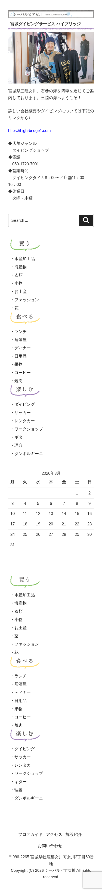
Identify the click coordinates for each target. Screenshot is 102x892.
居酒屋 (20, 339)
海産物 (20, 266)
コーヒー (22, 372)
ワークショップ (28, 429)
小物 (18, 283)
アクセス (54, 834)
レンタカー (24, 420)
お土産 (20, 291)
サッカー (22, 412)
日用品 (20, 356)
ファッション (26, 299)
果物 (18, 364)
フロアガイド (30, 834)
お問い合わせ (50, 845)
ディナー (22, 348)
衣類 (18, 275)
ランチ (20, 331)
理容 (18, 445)
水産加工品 (24, 258)
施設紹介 (74, 834)
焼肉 (18, 380)
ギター (20, 437)
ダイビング (24, 404)
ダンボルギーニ (28, 453)
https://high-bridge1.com (29, 130)
